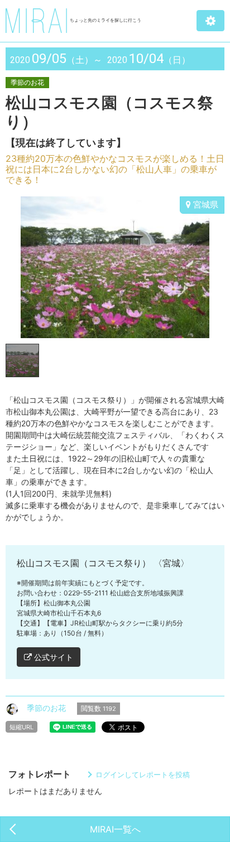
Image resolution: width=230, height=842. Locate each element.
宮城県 (204, 204)
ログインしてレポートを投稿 (142, 774)
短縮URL (21, 727)
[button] (210, 20)
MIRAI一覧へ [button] (115, 829)
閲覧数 (98, 708)
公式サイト (52, 657)
